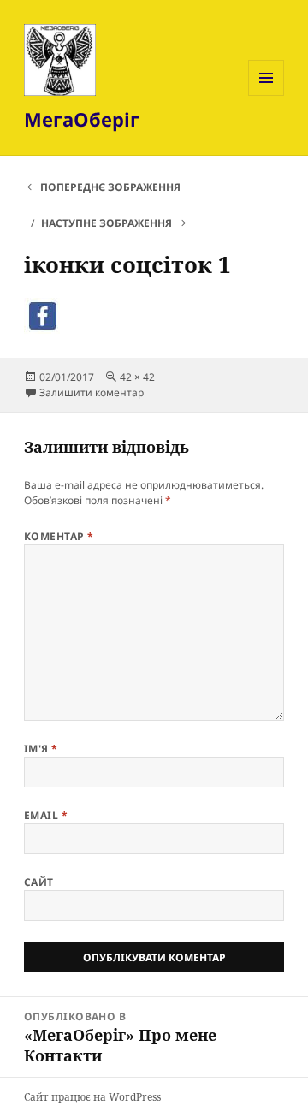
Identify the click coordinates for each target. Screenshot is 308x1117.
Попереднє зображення (110, 187)
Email (46, 815)
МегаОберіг (81, 119)
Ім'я (41, 748)
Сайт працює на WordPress (92, 1097)
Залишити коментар (91, 392)
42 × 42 (137, 377)
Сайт (39, 882)
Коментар (59, 536)
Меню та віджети (266, 95)
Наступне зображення (106, 223)
